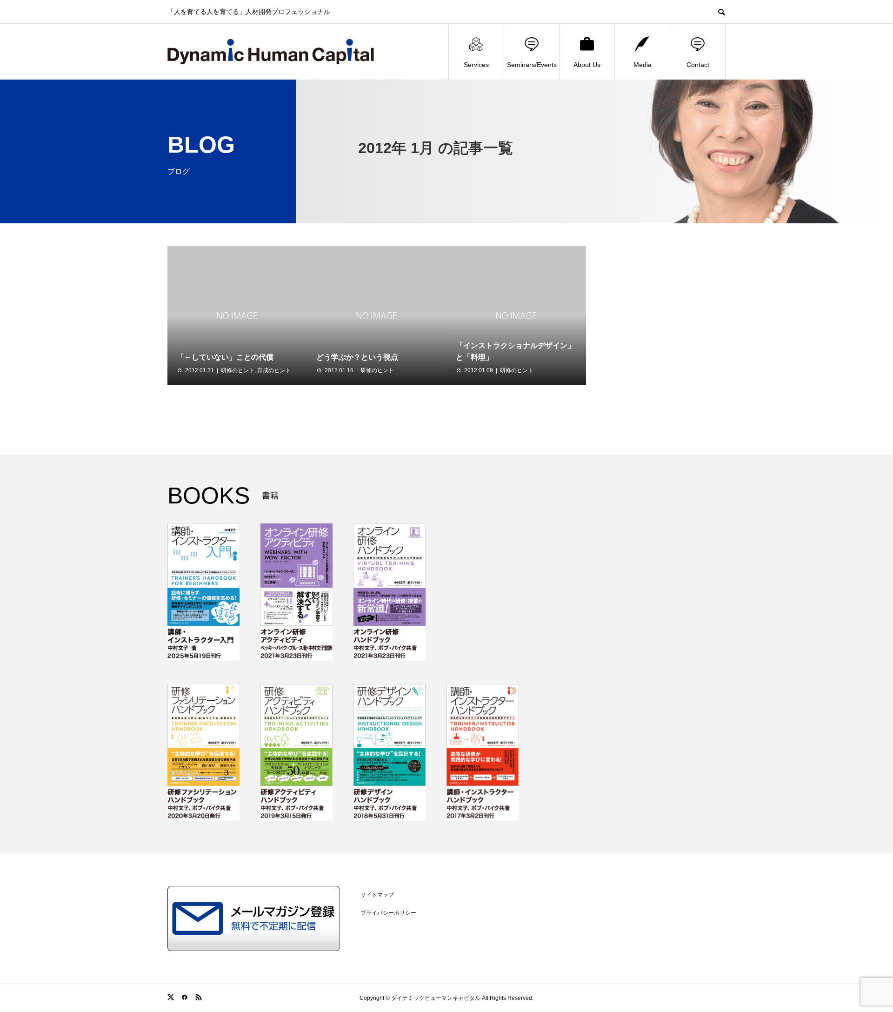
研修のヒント (237, 370)
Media (642, 64)
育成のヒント (274, 370)
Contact (697, 64)
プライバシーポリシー (388, 913)
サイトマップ (377, 894)
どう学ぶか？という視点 (357, 357)
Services (476, 64)
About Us (586, 64)
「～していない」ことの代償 (225, 357)
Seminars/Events (532, 64)
